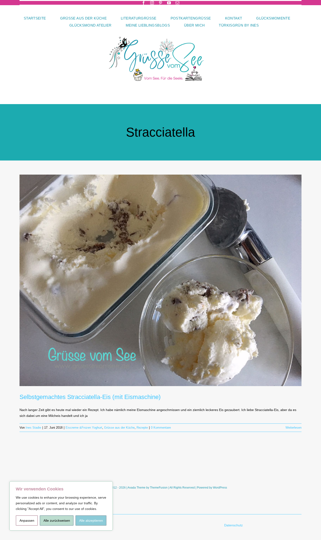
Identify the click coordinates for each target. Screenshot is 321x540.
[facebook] (143, 3)
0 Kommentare (161, 427)
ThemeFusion (159, 487)
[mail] (177, 3)
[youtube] (169, 3)
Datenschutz (234, 525)
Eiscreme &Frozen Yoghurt (84, 427)
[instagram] (152, 3)
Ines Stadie (33, 427)
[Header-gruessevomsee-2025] (160, 30)
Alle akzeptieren (91, 520)
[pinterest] (160, 3)
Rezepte (142, 427)
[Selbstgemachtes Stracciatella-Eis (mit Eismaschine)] (160, 280)
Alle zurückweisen (56, 520)
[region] (61, 506)
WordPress (220, 487)
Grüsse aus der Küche (119, 427)
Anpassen (27, 520)
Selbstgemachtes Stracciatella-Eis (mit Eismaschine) (90, 396)
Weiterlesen (293, 427)
